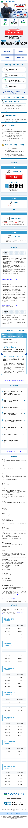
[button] (2, 354)
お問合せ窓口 (13, 798)
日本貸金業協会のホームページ (11, 594)
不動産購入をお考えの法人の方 (18, 28)
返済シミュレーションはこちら (8, 598)
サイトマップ (19, 798)
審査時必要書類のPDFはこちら (8, 279)
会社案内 (8, 798)
